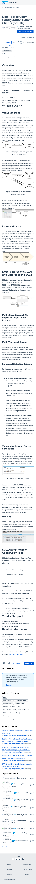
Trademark (9, 874)
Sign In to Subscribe (25, 31)
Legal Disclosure (27, 869)
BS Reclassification (23, 709)
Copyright (9, 869)
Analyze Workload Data (9, 709)
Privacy (9, 864)
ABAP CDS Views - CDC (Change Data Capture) (14, 700)
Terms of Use (27, 864)
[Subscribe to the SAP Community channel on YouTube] (19, 859)
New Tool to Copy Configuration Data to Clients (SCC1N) (17, 20)
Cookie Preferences (9, 879)
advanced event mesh (9, 706)
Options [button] (18, 35)
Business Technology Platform (10, 719)
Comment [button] (28, 663)
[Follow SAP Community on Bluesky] (16, 859)
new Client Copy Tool (16, 654)
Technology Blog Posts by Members (15, 735)
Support (27, 874)
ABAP (4, 697)
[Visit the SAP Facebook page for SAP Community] (13, 859)
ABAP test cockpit (7, 703)
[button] (10, 45)
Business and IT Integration (16, 713)
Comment (9, 685)
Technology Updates (8, 57)
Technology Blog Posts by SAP (11, 7)
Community (13, 2)
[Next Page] (19, 721)
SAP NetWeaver (7, 50)
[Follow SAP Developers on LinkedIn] (23, 859)
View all (4, 847)
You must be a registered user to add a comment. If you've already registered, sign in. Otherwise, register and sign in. (17, 678)
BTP (4, 713)
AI (18, 706)
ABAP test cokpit (19, 703)
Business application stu (9, 716)
